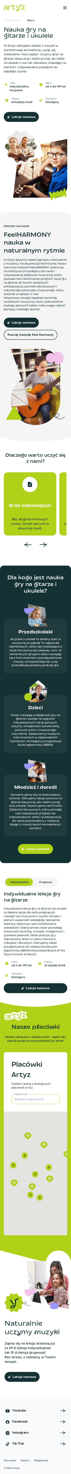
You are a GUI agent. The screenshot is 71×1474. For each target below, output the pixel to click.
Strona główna (12, 20)
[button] (32, 1186)
